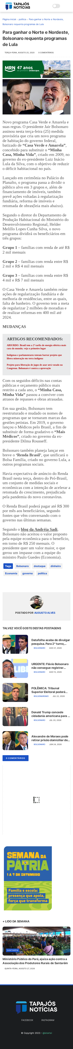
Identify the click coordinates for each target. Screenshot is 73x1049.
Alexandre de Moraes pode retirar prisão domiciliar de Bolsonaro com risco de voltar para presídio (49, 738)
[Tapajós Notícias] (18, 9)
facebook (27, 1020)
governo (27, 573)
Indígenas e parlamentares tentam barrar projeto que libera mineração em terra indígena (34, 357)
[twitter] (12, 584)
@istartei (47, 1033)
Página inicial (9, 19)
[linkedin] (33, 584)
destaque (39, 566)
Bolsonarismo (41, 696)
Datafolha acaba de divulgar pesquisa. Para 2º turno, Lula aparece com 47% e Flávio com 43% (50, 642)
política (22, 19)
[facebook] (5, 584)
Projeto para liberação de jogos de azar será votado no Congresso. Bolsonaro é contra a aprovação (35, 367)
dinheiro (56, 566)
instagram (47, 1020)
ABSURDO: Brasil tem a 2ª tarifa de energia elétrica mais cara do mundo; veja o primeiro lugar (36, 347)
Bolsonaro (22, 566)
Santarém (12, 950)
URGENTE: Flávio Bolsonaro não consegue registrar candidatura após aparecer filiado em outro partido (50, 666)
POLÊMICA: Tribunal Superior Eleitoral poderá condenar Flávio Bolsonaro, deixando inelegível (49, 690)
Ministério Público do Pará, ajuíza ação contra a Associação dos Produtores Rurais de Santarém (35, 961)
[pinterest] (26, 584)
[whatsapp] (19, 584)
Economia (11, 573)
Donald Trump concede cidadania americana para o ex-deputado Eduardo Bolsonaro (50, 714)
